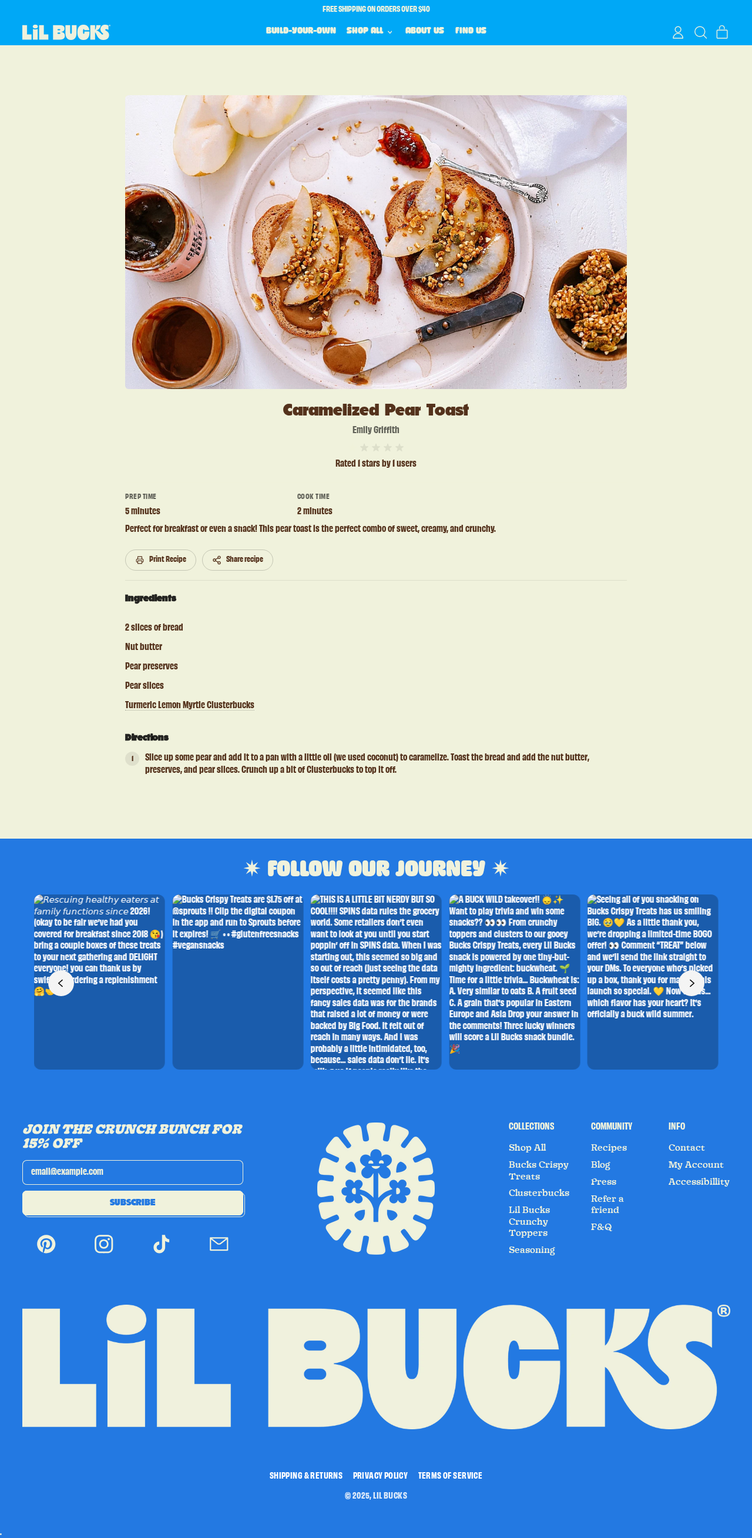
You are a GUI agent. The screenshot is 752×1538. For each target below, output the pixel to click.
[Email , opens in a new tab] (219, 1252)
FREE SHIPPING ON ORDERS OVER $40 (376, 9)
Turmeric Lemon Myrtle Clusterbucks (189, 705)
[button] (700, 32)
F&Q (601, 1227)
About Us (424, 31)
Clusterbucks (539, 1193)
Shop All (527, 1148)
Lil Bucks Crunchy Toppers (529, 1221)
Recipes (609, 1148)
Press (603, 1182)
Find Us (470, 31)
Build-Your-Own (301, 31)
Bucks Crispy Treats (539, 1170)
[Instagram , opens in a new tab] (104, 1252)
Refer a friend (607, 1205)
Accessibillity (699, 1182)
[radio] (352, 448)
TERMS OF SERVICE (450, 1476)
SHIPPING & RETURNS (306, 1476)
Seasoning (532, 1250)
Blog (600, 1165)
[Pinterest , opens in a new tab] (46, 1252)
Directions (147, 737)
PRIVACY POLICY (380, 1476)
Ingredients (150, 598)
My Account (696, 1165)
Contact (687, 1148)
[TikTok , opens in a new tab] (161, 1252)
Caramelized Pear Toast (376, 410)
